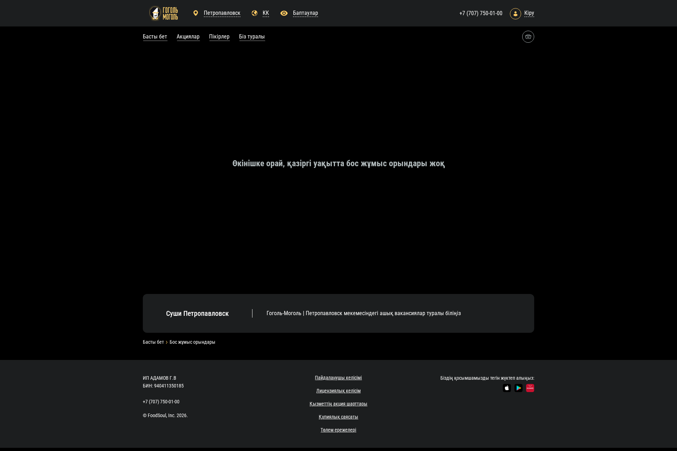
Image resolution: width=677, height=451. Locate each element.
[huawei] (530, 388)
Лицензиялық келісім (338, 390)
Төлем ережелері (338, 430)
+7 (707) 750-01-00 (480, 13)
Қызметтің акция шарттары (338, 404)
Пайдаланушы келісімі (338, 377)
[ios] (507, 388)
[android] (518, 388)
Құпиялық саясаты (338, 417)
